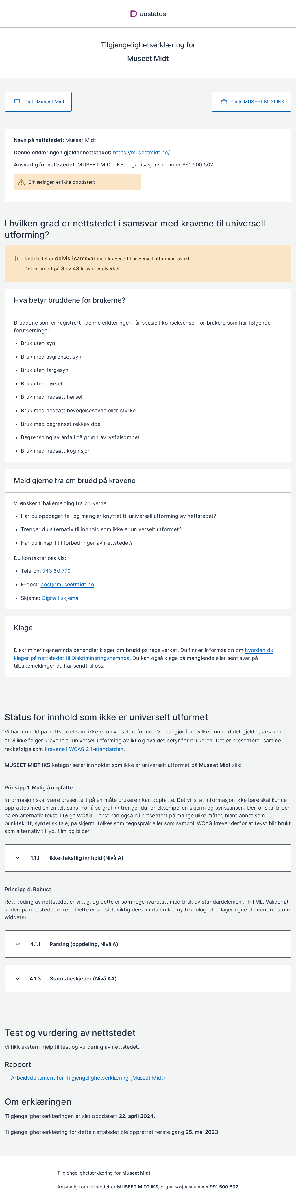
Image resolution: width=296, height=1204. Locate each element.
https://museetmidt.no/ (141, 152)
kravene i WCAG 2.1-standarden (84, 749)
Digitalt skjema (60, 598)
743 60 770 (57, 571)
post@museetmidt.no (67, 584)
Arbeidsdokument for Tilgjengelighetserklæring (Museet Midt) (88, 1078)
